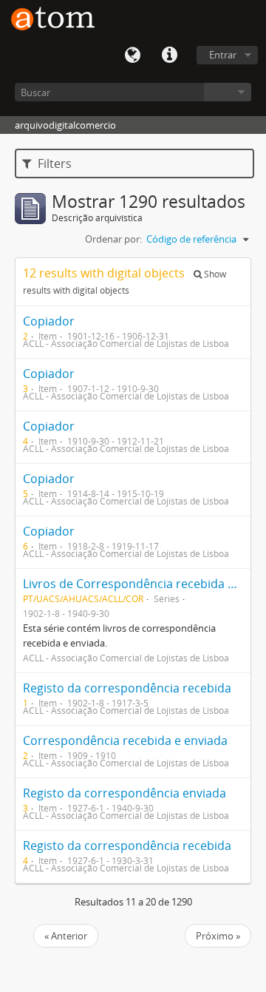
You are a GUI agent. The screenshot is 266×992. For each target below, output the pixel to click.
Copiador (49, 321)
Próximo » (218, 935)
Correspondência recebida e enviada (125, 740)
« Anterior (65, 935)
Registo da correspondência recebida (127, 688)
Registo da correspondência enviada (124, 793)
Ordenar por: (113, 239)
